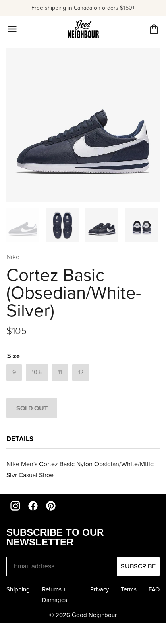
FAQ (154, 589)
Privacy (99, 589)
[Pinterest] (51, 506)
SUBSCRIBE (138, 566)
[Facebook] (33, 506)
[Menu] (12, 29)
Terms (129, 589)
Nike (12, 256)
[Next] (149, 225)
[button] (154, 29)
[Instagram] (15, 506)
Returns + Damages (54, 594)
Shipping (18, 589)
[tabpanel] (83, 469)
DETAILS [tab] (19, 439)
